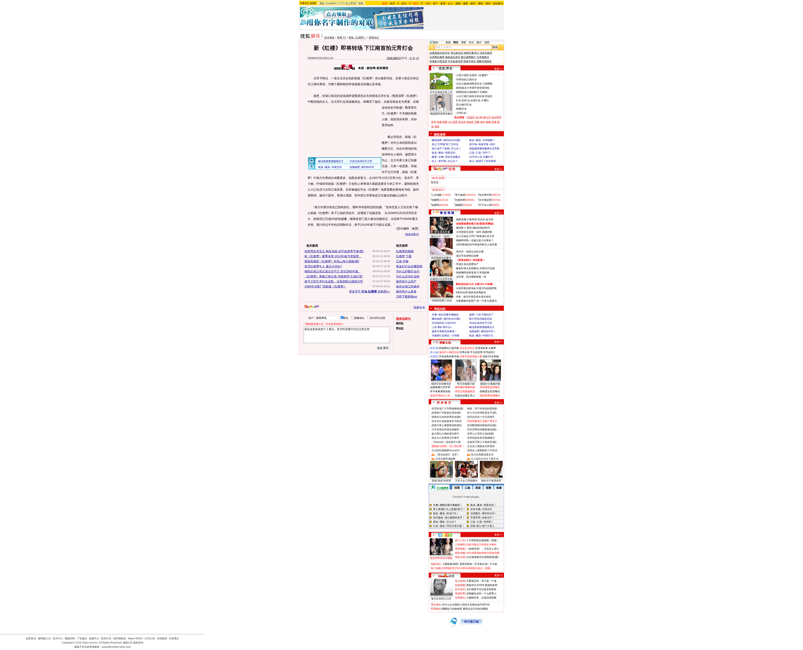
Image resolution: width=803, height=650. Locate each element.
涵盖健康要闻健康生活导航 (484, 148)
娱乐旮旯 (460, 589)
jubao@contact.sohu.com (116, 646)
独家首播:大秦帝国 (466, 219)
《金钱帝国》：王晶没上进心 (482, 548)
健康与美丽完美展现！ (444, 331)
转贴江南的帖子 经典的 (474, 92)
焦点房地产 (351, 3)
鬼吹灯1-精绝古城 (449, 352)
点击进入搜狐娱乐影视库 (481, 446)
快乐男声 (496, 117)
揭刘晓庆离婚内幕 (465, 387)
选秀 (455, 122)
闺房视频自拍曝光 (441, 257)
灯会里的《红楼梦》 (478, 75)
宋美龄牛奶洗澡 (438, 61)
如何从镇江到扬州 (407, 286)
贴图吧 (435, 205)
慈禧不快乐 (469, 61)
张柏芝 (470, 122)
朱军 (433, 122)
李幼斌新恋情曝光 (490, 387)
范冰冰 (462, 122)
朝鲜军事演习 (471, 52)
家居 (442, 3)
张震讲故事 (481, 348)
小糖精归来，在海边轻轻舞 (481, 597)
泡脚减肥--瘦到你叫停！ (482, 331)
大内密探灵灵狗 (465, 232)
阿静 (458, 92)
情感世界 (460, 593)
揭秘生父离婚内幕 (490, 383)
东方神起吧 (485, 200)
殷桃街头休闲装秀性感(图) (446, 416)
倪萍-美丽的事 (484, 232)
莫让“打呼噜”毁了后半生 (445, 144)
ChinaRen (331, 3)
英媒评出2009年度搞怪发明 (481, 585)
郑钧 (482, 122)
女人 (450, 3)
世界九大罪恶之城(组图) (480, 433)
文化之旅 (461, 83)
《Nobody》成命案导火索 (446, 442)
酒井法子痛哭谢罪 (491, 480)
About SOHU (135, 638)
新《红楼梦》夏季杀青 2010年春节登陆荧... (332, 256)
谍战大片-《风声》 (441, 236)
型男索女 (460, 597)
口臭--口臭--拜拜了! (480, 152)
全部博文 (174, 638)
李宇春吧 (460, 195)
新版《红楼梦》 (357, 37)
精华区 (400, 323)
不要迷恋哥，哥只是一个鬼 (481, 580)
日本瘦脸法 (483, 57)
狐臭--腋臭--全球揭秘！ (482, 140)
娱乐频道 (329, 37)
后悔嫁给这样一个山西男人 (481, 593)
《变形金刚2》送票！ (447, 454)
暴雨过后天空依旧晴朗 (475, 608)
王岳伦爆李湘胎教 (445, 458)
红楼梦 (492, 348)
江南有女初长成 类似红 (479, 96)
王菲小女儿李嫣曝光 (466, 480)
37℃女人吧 (485, 205)
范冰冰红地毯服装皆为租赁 (447, 421)
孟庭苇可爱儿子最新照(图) (481, 442)
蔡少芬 (487, 117)
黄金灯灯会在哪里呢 (409, 266)
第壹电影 (460, 548)
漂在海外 (436, 604)
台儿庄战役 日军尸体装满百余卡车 (475, 236)
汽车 (427, 3)
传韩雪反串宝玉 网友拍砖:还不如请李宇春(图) (334, 251)
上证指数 (437, 195)
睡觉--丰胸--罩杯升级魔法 (446, 156)
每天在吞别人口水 (441, 598)
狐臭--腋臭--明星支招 (443, 152)
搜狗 (360, 3)
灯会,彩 (460, 100)
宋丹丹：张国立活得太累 (470, 251)
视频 (457, 3)
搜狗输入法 (44, 638)
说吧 (486, 42)
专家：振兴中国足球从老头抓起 (473, 296)
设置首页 (31, 638)
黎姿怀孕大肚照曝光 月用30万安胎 (475, 268)
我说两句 (498, 3)
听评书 (434, 348)
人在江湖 (461, 96)
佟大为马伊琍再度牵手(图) (481, 412)
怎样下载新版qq (406, 296)
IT (422, 3)
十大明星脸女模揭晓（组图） (482, 540)
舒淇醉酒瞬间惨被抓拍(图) (481, 425)
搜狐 (321, 3)
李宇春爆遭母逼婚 (440, 391)
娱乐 (404, 3)
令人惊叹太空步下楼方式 (485, 458)
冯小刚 (479, 117)
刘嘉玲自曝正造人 (465, 395)
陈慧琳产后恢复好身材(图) (446, 412)
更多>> (498, 68)
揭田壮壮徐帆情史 (441, 383)
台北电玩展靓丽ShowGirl (446, 450)
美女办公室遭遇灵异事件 (445, 437)
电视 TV (341, 37)
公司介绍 (150, 638)
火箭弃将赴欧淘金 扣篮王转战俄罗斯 (476, 288)
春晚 (488, 122)
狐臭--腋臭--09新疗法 (481, 335)
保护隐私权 (119, 638)
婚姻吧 (459, 205)
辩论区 (400, 328)
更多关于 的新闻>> (369, 291)
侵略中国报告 (484, 61)
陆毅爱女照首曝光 (490, 391)
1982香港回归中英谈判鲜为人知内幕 (476, 244)
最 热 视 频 (447, 212)
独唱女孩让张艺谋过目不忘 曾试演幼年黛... (332, 271)
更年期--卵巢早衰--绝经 (482, 144)
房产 (435, 3)
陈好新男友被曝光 (490, 395)
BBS (488, 3)
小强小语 (461, 75)
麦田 (469, 227)
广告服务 (82, 638)
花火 (458, 104)
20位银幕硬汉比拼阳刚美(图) (482, 557)
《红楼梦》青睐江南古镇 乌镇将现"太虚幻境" (333, 276)
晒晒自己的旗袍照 (452, 608)
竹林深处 (461, 79)
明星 (436, 126)
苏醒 (476, 122)
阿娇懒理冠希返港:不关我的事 (472, 272)
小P (458, 113)
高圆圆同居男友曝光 (441, 113)
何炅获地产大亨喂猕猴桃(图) (447, 408)
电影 (445, 122)
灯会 (464, 108)
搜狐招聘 (70, 638)
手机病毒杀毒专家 (449, 356)
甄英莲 (435, 182)
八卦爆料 (460, 544)
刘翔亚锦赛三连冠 (442, 300)
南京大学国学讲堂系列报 (475, 87)
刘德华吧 (460, 200)
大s (450, 122)
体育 (392, 3)
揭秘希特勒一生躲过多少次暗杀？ (475, 240)
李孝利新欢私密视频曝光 (481, 437)
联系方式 (106, 638)
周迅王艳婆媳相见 (465, 391)
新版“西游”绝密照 (441, 480)
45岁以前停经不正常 (480, 323)
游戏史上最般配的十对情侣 (482, 450)
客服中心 (94, 638)
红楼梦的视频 (405, 251)
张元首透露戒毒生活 (482, 454)
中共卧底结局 (455, 61)
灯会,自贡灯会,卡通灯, (477, 100)
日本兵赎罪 (485, 52)
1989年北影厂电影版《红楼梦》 (325, 286)
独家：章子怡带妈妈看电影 (482, 408)
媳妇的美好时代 (481, 227)
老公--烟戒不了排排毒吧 (482, 161)
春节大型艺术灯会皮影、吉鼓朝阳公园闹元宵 (333, 281)
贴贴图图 (460, 585)
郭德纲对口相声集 (449, 348)
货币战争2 (489, 352)
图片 (479, 42)
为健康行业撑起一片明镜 (445, 335)
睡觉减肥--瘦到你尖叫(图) (446, 140)
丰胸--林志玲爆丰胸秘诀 (445, 314)
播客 (465, 3)
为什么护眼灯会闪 (407, 271)
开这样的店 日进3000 (444, 323)
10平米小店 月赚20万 (481, 156)
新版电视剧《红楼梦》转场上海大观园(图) (331, 261)
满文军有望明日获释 (467, 255)
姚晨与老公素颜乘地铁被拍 (447, 425)
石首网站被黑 (437, 57)
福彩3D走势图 (491, 356)
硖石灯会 (467, 104)
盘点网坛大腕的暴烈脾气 (445, 433)
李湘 (493, 122)
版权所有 (138, 642)
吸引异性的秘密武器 (480, 318)
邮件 (473, 3)
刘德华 (470, 117)
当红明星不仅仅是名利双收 (481, 589)
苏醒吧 (435, 200)
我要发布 (419, 307)
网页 (455, 42)
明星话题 (460, 557)
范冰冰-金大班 (485, 219)
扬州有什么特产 (406, 281)
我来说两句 (393, 58)
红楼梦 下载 (404, 256)
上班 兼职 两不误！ (442, 327)
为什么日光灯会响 (407, 276)
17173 (341, 3)
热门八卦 (460, 540)
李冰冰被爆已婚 (465, 383)
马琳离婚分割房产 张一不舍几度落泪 (476, 300)
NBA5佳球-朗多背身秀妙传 (471, 292)
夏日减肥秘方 (468, 57)
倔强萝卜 (461, 227)
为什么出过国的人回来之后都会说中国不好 (466, 604)
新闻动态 (374, 37)
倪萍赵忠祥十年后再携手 (481, 416)
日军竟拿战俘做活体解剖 (445, 429)
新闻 (448, 42)
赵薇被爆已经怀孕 (440, 387)
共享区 (434, 356)
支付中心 (58, 638)
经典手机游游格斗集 (471, 356)
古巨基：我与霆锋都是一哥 (471, 276)
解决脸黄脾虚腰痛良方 (481, 327)
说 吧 (452, 169)
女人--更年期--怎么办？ (445, 161)
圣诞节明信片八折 (440, 395)
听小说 (434, 352)
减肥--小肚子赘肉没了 (481, 314)
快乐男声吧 (485, 195)
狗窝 (458, 108)
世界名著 (464, 352)
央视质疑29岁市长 (440, 52)
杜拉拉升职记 (467, 348)
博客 (480, 3)
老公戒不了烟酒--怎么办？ (446, 148)
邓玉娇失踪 (457, 52)
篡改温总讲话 (452, 57)
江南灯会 (472, 79)
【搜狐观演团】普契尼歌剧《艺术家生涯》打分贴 (469, 564)
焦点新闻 (460, 580)
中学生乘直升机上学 (441, 92)
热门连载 (436, 568)
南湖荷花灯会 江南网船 (479, 83)
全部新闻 (162, 638)
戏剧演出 (436, 564)
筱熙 (458, 87)
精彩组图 (460, 552)
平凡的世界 (476, 352)
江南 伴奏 (402, 261)
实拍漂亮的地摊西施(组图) (481, 429)
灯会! (464, 113)
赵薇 (439, 122)
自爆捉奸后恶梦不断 (441, 279)
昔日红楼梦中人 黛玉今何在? (323, 266)
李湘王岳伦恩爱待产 (467, 264)
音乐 (471, 42)
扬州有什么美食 (406, 291)
